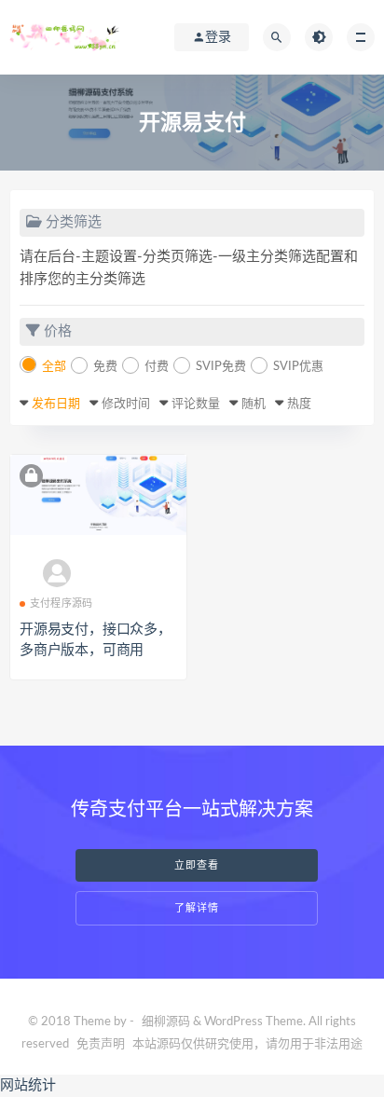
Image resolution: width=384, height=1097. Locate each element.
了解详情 (196, 908)
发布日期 (56, 404)
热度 (299, 404)
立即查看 (196, 865)
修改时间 (126, 404)
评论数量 (195, 404)
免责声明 (100, 1044)
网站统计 (28, 1085)
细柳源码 (166, 1022)
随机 (253, 404)
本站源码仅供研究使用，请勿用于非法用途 (247, 1044)
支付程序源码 (61, 603)
